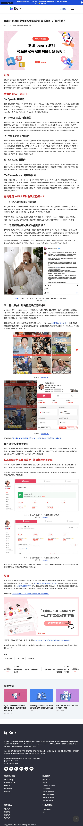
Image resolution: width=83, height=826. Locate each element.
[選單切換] (72, 8)
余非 (16, 298)
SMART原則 (20, 659)
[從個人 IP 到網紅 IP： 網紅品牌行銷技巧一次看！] (67, 695)
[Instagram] (11, 769)
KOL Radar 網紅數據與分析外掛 (45, 583)
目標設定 (31, 659)
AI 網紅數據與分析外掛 (59, 323)
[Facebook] (6, 769)
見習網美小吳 (45, 377)
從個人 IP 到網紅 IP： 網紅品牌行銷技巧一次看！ (67, 706)
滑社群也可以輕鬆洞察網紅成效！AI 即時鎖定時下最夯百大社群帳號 (36, 438)
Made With (4, 3)
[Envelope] (31, 769)
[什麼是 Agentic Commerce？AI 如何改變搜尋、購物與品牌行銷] (41, 695)
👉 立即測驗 (42, 3)
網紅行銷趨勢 (17, 26)
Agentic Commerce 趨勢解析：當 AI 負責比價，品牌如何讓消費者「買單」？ (15, 707)
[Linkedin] (16, 769)
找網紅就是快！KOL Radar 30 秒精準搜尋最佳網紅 (30, 593)
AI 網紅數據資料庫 (24, 586)
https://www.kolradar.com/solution (57, 640)
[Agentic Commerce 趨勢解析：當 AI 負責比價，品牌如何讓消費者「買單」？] (15, 695)
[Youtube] (21, 769)
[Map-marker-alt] (26, 769)
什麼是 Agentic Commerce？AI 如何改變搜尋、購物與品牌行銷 (41, 706)
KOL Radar (45, 517)
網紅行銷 (8, 659)
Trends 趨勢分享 (26, 26)
